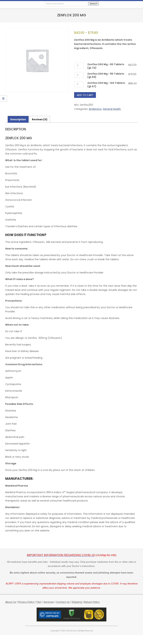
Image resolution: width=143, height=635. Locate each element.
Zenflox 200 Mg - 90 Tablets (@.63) (105, 75)
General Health (112, 109)
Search (93, 3)
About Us (10, 602)
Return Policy (92, 602)
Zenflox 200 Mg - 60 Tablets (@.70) (105, 66)
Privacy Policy (26, 602)
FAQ (39, 602)
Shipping (77, 602)
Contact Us (63, 602)
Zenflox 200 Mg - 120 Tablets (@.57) (106, 84)
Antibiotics (95, 109)
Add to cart (85, 95)
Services (49, 602)
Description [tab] (18, 119)
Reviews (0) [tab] (39, 119)
